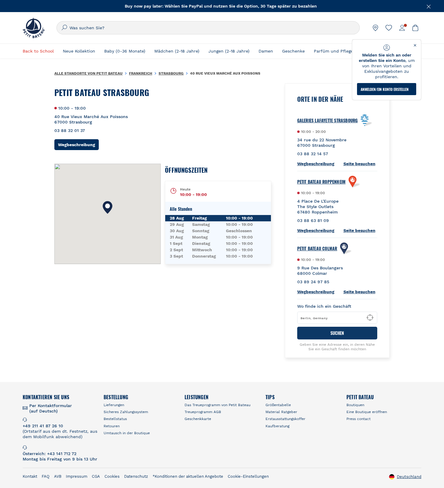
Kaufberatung (277, 426)
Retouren (112, 426)
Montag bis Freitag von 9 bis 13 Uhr (60, 459)
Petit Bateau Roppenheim (321, 182)
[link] (375, 27)
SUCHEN (337, 333)
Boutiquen (355, 405)
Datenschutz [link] (136, 476)
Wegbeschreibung (78, 144)
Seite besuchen (359, 163)
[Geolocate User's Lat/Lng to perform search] (370, 317)
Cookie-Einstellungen (248, 476)
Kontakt (30, 476)
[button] (107, 207)
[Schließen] (429, 6)
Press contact (358, 419)
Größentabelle (278, 405)
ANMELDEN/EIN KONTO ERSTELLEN (385, 89)
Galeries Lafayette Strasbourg (327, 120)
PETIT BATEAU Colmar (317, 248)
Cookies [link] (112, 476)
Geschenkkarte (198, 419)
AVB (57, 476)
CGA (96, 476)
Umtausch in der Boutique (127, 433)
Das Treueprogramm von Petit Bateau (217, 405)
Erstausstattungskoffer (285, 419)
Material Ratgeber (281, 412)
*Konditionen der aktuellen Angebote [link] (188, 476)
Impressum (76, 476)
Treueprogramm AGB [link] (203, 412)
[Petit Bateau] (33, 28)
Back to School (38, 51)
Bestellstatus (115, 419)
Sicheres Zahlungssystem (126, 412)
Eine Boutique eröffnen (366, 412)
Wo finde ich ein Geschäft (324, 306)
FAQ (46, 476)
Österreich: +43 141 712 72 (49, 453)
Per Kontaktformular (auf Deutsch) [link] (50, 408)
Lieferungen (114, 405)
